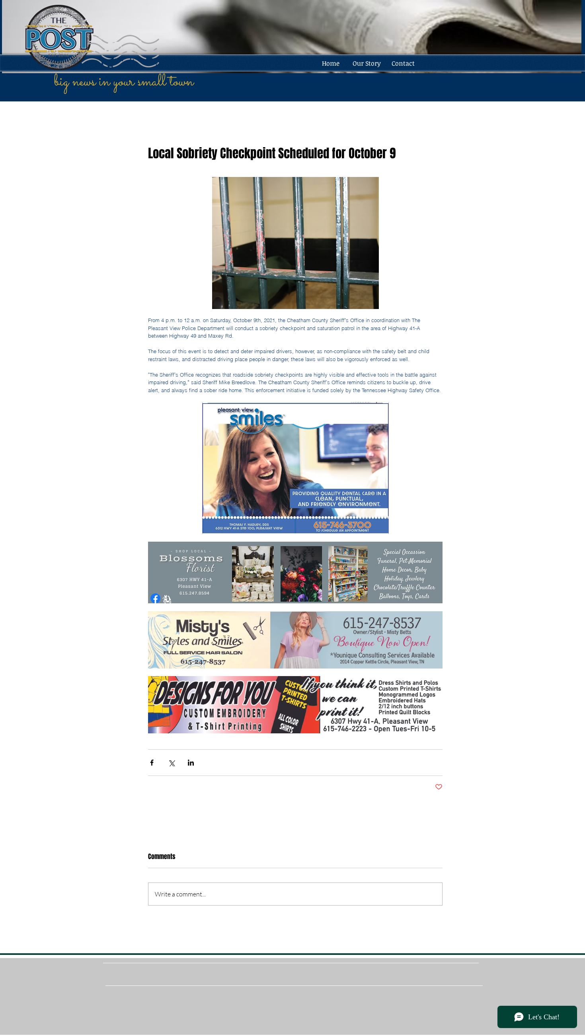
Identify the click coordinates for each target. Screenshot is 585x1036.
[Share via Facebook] (152, 762)
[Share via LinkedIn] (191, 762)
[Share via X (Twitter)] (171, 762)
